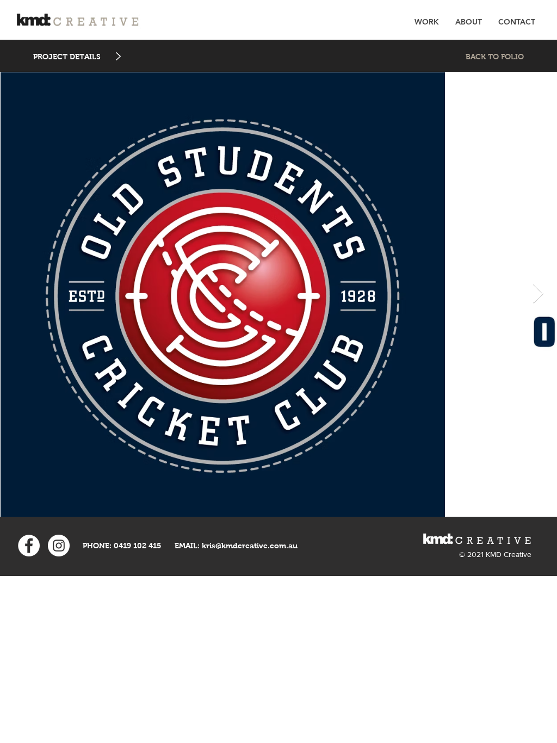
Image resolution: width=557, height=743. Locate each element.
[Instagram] (59, 545)
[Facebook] (29, 545)
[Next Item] (538, 294)
